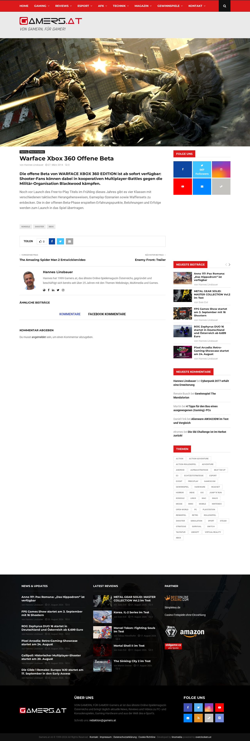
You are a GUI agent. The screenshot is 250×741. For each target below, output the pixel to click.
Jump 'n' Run (215, 492)
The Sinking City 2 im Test (132, 661)
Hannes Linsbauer (33, 165)
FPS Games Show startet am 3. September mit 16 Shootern (210, 312)
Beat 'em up (219, 470)
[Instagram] (209, 707)
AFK (101, 6)
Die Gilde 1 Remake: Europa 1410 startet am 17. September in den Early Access (52, 671)
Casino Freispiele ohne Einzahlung (185, 614)
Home (24, 6)
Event (179, 481)
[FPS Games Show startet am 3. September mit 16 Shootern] (182, 313)
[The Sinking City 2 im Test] (102, 665)
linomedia (177, 737)
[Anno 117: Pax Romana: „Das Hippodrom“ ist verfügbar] (182, 278)
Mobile (202, 504)
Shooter (39, 227)
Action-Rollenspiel (186, 464)
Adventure (207, 464)
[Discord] (219, 718)
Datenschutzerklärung (125, 737)
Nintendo (217, 504)
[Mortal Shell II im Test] (102, 650)
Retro (195, 515)
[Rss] (198, 718)
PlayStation (209, 509)
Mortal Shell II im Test (129, 645)
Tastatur (180, 532)
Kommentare (69, 314)
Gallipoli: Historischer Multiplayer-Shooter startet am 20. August (51, 657)
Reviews (62, 6)
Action (179, 459)
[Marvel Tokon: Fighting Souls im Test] (102, 632)
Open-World (182, 509)
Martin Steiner (125, 665)
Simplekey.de (172, 607)
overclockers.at (203, 737)
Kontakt (195, 6)
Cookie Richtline (146, 737)
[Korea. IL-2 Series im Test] (102, 617)
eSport (83, 6)
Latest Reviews (105, 586)
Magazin (141, 6)
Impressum (106, 737)
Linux (193, 498)
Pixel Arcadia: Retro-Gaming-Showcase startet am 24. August (211, 351)
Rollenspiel (210, 515)
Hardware (200, 487)
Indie (192, 492)
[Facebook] (188, 707)
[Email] (188, 718)
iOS (202, 492)
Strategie (181, 526)
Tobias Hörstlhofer (127, 636)
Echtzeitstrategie (194, 476)
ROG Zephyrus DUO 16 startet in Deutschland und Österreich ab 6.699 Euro (210, 331)
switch (211, 526)
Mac (204, 498)
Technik (119, 6)
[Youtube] (219, 707)
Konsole (25, 227)
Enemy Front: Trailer (150, 260)
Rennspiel (181, 515)
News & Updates (37, 152)
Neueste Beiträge (190, 264)
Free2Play (193, 481)
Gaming (40, 6)
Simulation (196, 521)
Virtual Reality (213, 532)
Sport (211, 521)
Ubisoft (195, 532)
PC (195, 509)
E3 (177, 476)
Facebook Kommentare (107, 314)
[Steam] (209, 718)
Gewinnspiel (182, 487)
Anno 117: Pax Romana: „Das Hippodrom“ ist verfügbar (209, 277)
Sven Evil (203, 302)
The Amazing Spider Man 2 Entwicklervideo (53, 260)
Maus (215, 498)
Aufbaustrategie (199, 470)
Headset (215, 487)
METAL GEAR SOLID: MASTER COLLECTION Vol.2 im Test (212, 294)
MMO (190, 504)
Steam (223, 521)
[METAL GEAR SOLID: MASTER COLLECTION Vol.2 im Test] (182, 295)
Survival (196, 526)
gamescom (209, 481)
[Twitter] (198, 707)
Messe (179, 504)
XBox (51, 227)
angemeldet (39, 337)
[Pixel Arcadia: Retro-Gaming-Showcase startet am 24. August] (182, 352)
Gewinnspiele (168, 6)
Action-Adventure (199, 459)
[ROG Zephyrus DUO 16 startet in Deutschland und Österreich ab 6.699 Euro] (182, 331)
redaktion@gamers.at (102, 720)
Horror (180, 492)
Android (180, 470)
